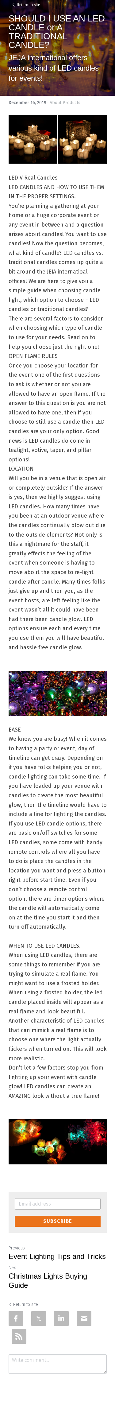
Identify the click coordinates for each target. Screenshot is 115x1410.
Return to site (28, 4)
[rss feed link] (19, 1336)
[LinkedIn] (61, 1318)
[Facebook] (16, 1318)
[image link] (58, 139)
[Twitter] (38, 1318)
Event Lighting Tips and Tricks (57, 1256)
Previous (17, 1248)
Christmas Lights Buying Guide (48, 1280)
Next (13, 1267)
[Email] (84, 1318)
